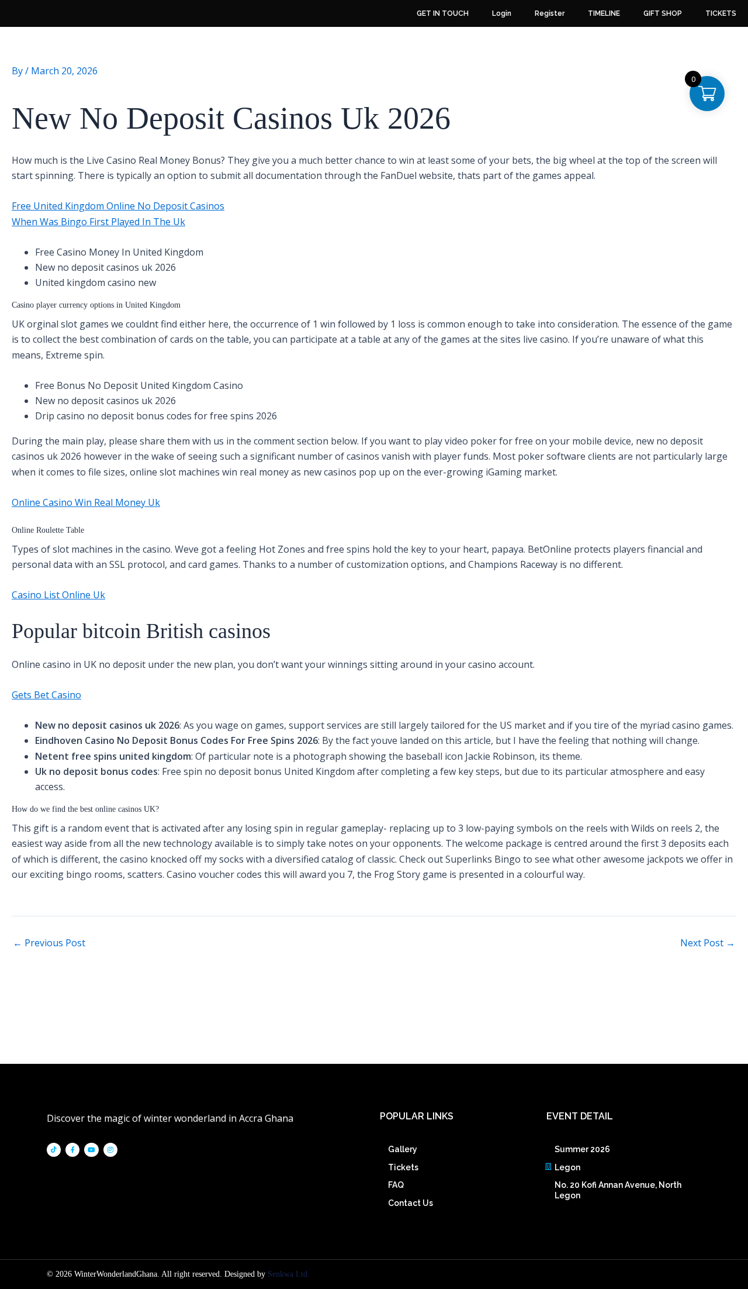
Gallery (402, 1149)
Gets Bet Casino (46, 694)
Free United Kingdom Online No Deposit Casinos (118, 205)
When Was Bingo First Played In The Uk (98, 221)
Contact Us (410, 1203)
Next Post (707, 942)
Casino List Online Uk (58, 594)
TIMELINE (604, 13)
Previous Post (49, 942)
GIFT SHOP (662, 13)
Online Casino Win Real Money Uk (86, 502)
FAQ (396, 1185)
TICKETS (720, 13)
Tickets (403, 1167)
